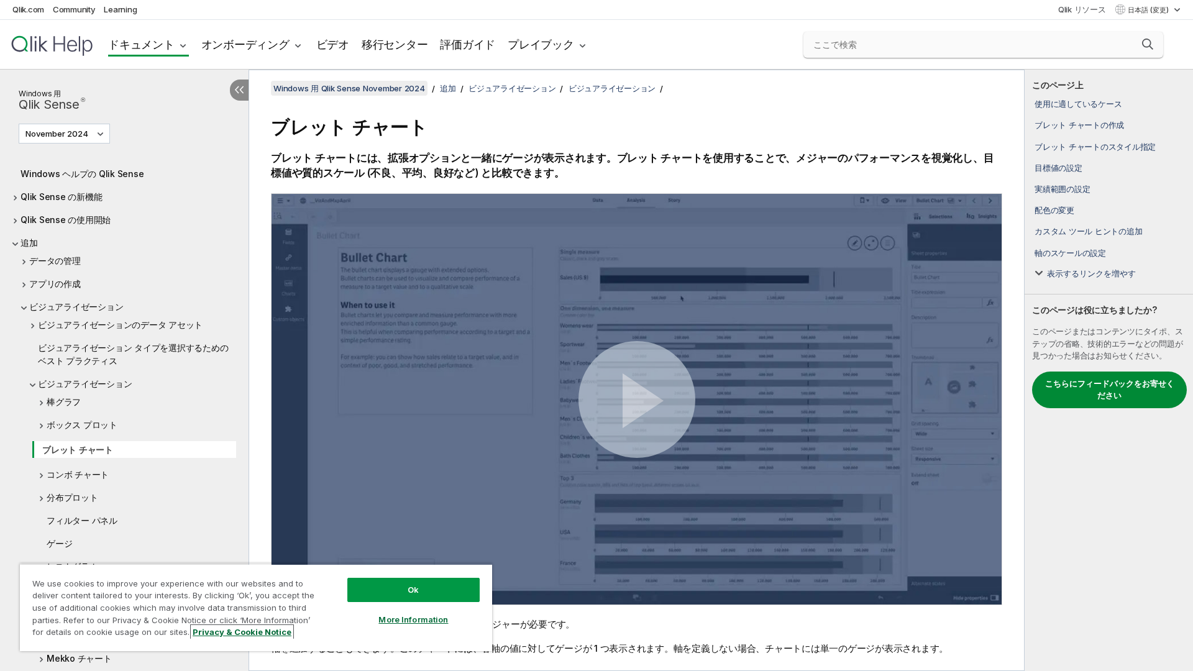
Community (74, 9)
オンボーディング (245, 44)
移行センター (395, 44)
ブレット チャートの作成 (1079, 125)
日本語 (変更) (1149, 10)
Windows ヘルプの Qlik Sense (82, 173)
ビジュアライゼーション (76, 306)
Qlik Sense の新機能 (61, 196)
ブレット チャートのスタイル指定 (1095, 147)
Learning (120, 9)
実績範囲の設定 (1062, 189)
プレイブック (541, 44)
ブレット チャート (77, 449)
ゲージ (59, 543)
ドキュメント (141, 44)
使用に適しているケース (1078, 104)
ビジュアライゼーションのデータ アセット (120, 324)
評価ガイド (467, 44)
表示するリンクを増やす (1091, 273)
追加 (29, 242)
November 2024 (56, 134)
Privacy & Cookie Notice (242, 632)
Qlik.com (28, 9)
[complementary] (1109, 370)
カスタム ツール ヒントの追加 (1088, 231)
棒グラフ (64, 401)
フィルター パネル (82, 520)
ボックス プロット (82, 424)
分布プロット (72, 497)
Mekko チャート (79, 658)
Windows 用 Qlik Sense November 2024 (349, 88)
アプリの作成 (55, 283)
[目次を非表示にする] (239, 90)
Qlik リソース (1082, 9)
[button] (1147, 44)
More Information (413, 619)
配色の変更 (1054, 210)
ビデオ (332, 44)
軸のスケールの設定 (1070, 253)
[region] (256, 607)
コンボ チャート (78, 474)
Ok (413, 590)
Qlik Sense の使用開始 (66, 219)
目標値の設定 (1058, 168)
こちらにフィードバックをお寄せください (1109, 389)
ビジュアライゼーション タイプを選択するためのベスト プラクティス (133, 354)
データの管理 (55, 260)
